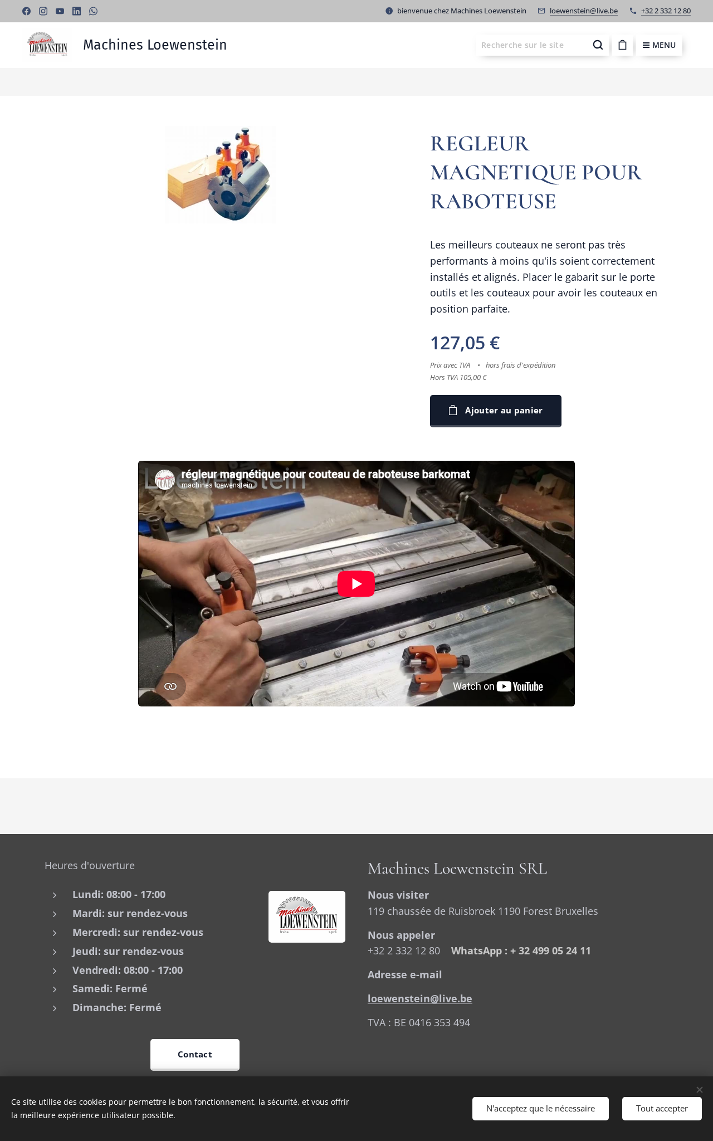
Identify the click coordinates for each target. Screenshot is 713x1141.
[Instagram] (43, 11)
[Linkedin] (77, 11)
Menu (664, 45)
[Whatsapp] (93, 11)
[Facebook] (26, 11)
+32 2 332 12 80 (666, 11)
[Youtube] (60, 11)
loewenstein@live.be (584, 11)
